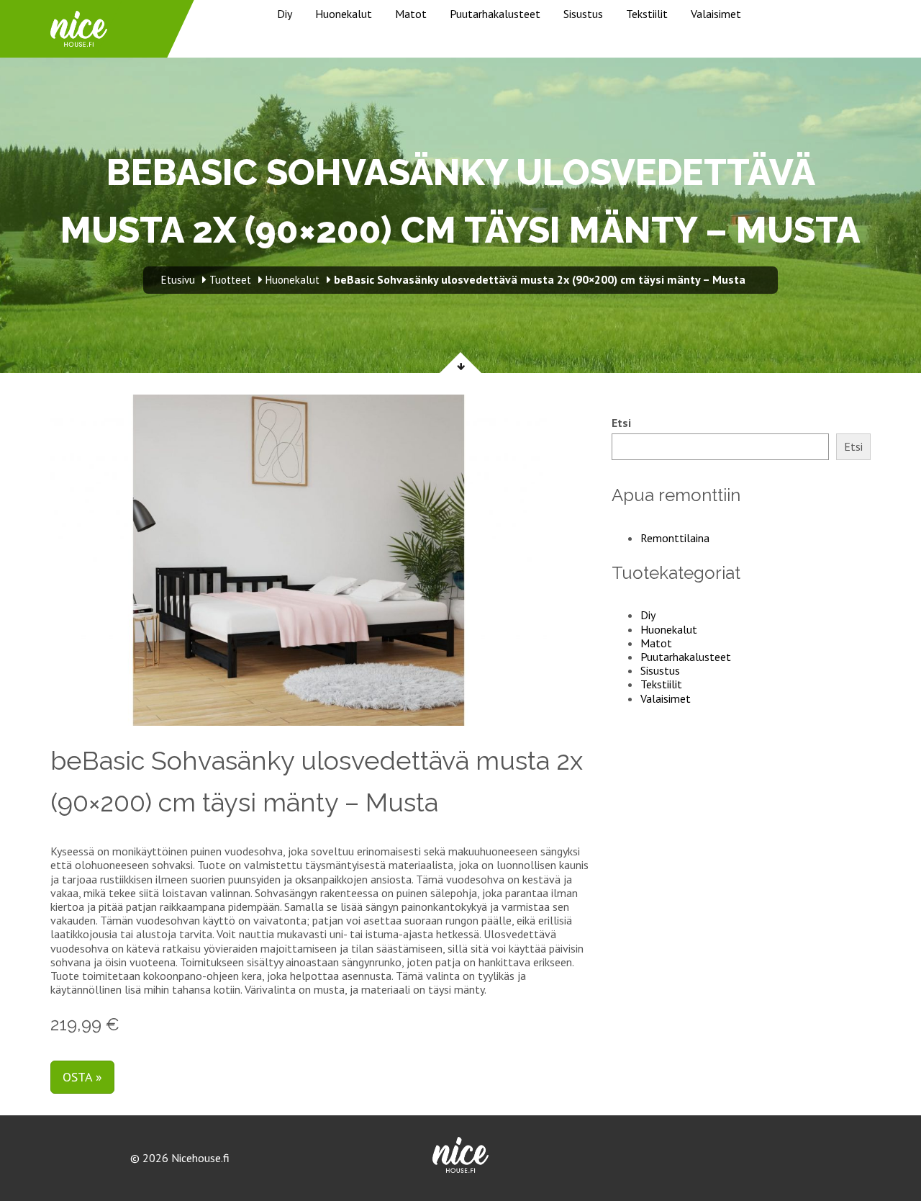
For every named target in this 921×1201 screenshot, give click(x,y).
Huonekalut (343, 13)
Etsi (621, 423)
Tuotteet (230, 280)
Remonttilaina (674, 538)
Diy (284, 13)
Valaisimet (716, 13)
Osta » (82, 1077)
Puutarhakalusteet (495, 13)
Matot (411, 13)
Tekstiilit (647, 13)
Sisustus (583, 13)
